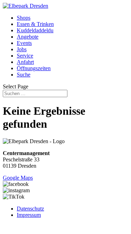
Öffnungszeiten (34, 68)
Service (25, 56)
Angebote (27, 37)
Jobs (22, 49)
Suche (23, 75)
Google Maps (18, 178)
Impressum (29, 215)
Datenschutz (30, 209)
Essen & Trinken (35, 24)
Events (24, 43)
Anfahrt (25, 62)
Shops (23, 18)
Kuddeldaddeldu (35, 30)
